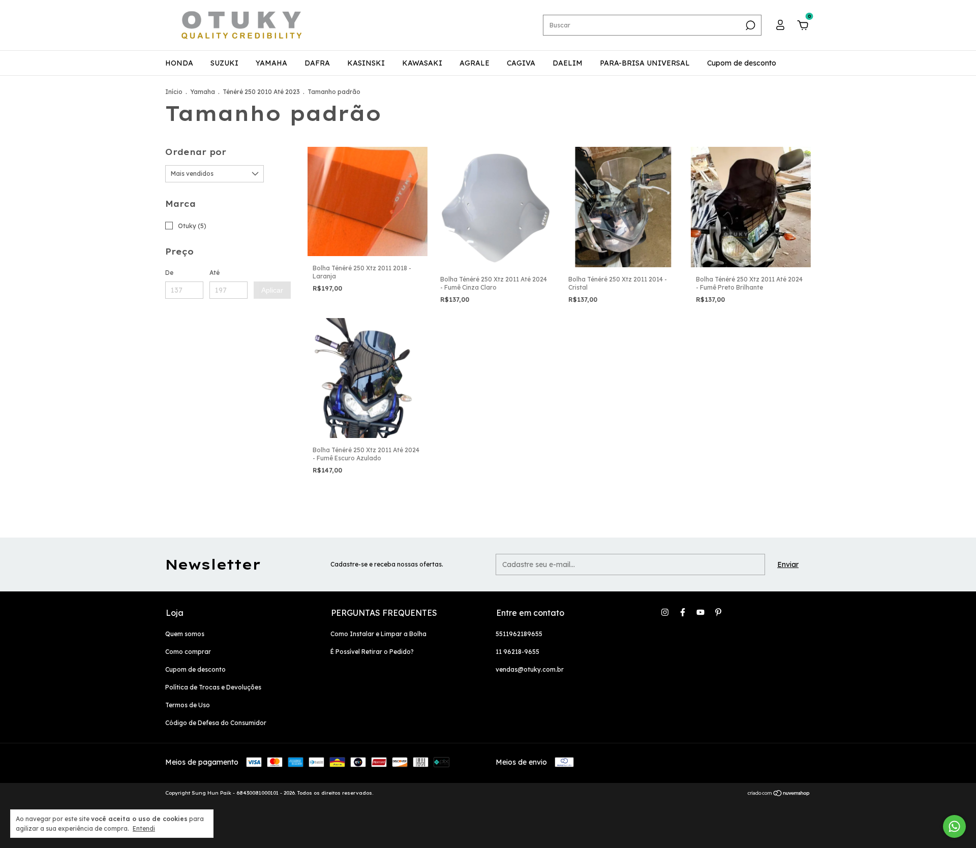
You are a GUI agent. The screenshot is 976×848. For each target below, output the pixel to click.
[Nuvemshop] (779, 794)
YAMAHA (271, 63)
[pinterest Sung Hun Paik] (718, 612)
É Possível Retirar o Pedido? (372, 651)
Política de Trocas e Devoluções (213, 687)
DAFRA (317, 63)
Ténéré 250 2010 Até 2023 (261, 92)
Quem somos (184, 634)
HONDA (179, 63)
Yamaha (202, 92)
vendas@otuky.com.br (530, 669)
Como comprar (188, 651)
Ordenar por (195, 152)
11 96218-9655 (517, 651)
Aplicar (272, 290)
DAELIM (568, 63)
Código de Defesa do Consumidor (215, 723)
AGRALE (475, 63)
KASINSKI (366, 63)
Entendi (144, 828)
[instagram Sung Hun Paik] (665, 612)
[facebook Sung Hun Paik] (683, 612)
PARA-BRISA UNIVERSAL (645, 63)
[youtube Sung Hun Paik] (700, 612)
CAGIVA (521, 63)
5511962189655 (519, 634)
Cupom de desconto (741, 63)
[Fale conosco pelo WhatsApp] (954, 826)
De (169, 272)
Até (214, 272)
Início (173, 92)
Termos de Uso (187, 705)
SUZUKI (224, 63)
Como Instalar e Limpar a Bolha (378, 634)
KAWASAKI (422, 63)
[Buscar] (749, 25)
